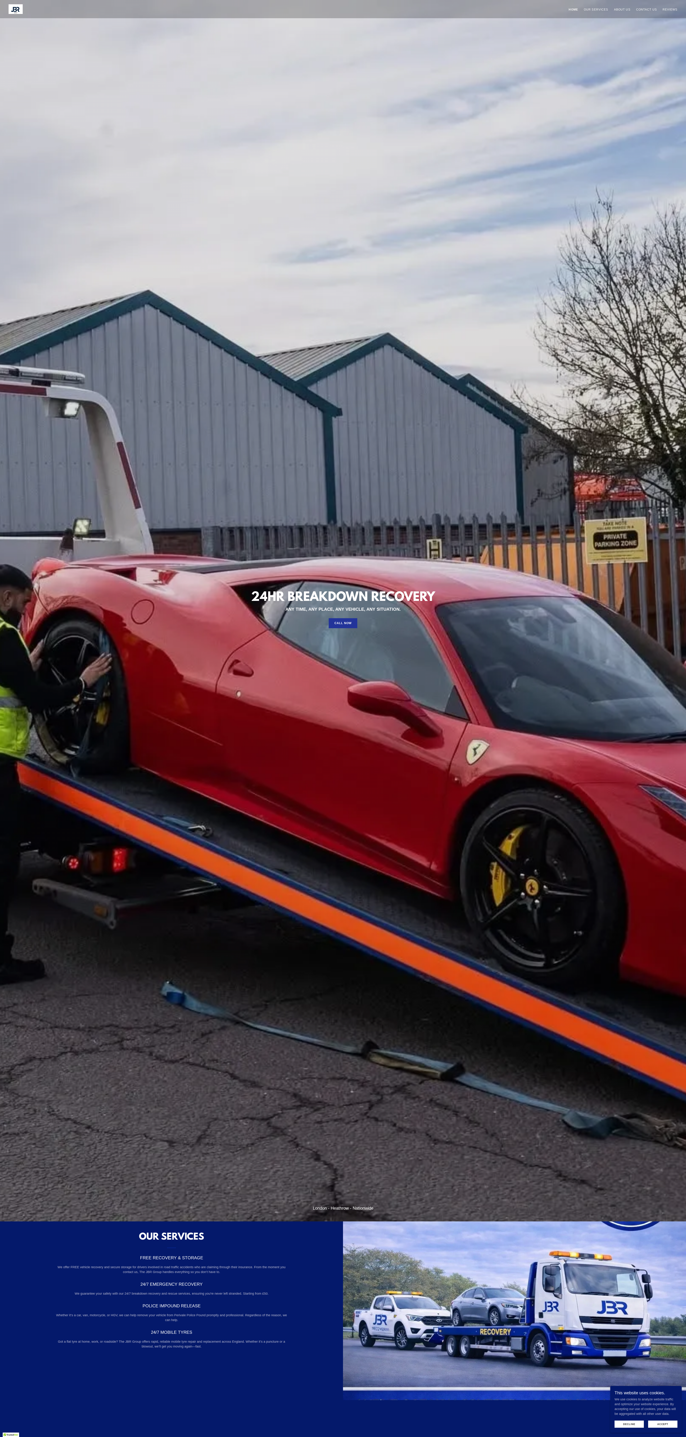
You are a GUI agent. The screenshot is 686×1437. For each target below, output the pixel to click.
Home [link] (573, 9)
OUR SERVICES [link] (596, 9)
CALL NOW (343, 623)
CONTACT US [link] (646, 9)
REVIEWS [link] (670, 9)
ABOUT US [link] (622, 9)
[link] (16, 9)
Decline (629, 1424)
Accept (662, 1424)
